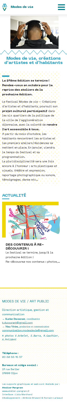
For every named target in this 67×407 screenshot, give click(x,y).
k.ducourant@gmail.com (17, 323)
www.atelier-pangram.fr (15, 391)
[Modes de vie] (18, 7)
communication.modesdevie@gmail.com (28, 330)
